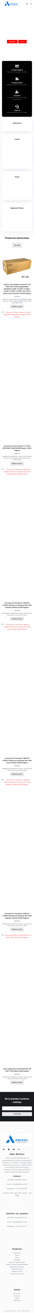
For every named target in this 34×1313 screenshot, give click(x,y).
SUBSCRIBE (17, 1114)
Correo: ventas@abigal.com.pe (17, 1184)
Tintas (17, 177)
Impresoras (17, 123)
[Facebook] (3, 1149)
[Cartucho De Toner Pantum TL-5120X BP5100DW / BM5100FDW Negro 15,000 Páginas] (17, 377)
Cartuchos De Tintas (21, 615)
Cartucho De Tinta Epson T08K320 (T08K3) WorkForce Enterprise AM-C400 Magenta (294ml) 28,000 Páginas (17, 916)
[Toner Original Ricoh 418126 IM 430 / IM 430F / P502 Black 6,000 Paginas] (17, 1000)
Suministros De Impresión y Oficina (12, 456)
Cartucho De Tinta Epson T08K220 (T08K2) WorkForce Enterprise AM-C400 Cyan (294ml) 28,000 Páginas (17, 760)
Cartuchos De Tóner (15, 458)
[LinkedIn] (13, 1149)
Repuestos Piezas (17, 208)
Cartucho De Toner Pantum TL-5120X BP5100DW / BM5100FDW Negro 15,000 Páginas (17, 448)
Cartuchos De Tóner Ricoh (19, 1078)
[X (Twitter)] (8, 1149)
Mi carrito (17, 1296)
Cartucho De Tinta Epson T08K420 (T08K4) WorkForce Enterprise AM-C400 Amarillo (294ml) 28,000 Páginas (17, 605)
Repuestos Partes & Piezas (10, 299)
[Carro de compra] (27, 3)
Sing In (17, 1298)
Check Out (17, 1300)
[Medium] (18, 1149)
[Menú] (31, 4)
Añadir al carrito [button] (17, 306)
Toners (17, 139)
